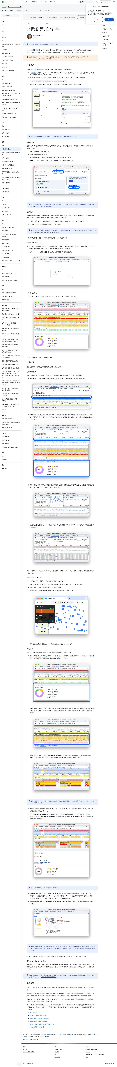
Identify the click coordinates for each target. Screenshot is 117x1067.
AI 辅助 (19, 10)
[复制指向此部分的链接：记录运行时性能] (39, 243)
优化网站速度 (56, 44)
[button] (10, 28)
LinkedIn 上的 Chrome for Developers (95, 1054)
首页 (28, 23)
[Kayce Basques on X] (34, 38)
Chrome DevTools (14, 7)
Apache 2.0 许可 (73, 1034)
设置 (34, 10)
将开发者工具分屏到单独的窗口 (55, 136)
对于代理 (47, 10)
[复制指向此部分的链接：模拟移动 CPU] (38, 142)
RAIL (33, 52)
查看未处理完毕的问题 (28, 1052)
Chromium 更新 (58, 1049)
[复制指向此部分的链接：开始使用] (35, 65)
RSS (87, 1057)
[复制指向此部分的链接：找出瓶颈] (34, 649)
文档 (26, 2)
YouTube (88, 1052)
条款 (24, 1063)
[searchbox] (11, 15)
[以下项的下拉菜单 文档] (29, 2)
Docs (4, 7)
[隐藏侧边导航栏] (19, 1064)
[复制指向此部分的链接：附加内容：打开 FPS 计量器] (43, 578)
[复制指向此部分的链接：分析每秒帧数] (37, 372)
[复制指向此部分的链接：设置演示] (34, 212)
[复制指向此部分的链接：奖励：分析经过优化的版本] (47, 961)
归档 (56, 1054)
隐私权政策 (30, 1063)
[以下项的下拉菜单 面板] (30, 10)
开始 (109, 19)
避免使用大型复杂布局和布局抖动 (39, 1018)
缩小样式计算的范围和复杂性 (38, 1015)
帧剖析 (36, 1001)
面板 (27, 10)
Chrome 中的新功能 (49, 2)
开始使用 (12, 10)
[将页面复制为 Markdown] (56, 28)
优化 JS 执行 (33, 1013)
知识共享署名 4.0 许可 (48, 1034)
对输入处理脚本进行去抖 (37, 1027)
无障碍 (40, 10)
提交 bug (25, 1049)
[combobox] (86, 1)
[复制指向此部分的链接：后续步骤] (35, 983)
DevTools (4, 10)
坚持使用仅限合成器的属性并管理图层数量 (42, 1024)
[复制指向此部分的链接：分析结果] (35, 362)
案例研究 (34, 2)
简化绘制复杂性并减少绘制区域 (39, 1021)
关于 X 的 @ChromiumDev (92, 1049)
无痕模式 (33, 73)
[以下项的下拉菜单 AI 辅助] (23, 10)
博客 (40, 2)
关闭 (98, 19)
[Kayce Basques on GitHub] (36, 38)
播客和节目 (57, 1057)
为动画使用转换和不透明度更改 (48, 977)
